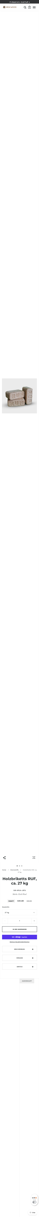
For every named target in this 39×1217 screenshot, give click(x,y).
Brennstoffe (15, 870)
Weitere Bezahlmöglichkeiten (19, 942)
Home (4, 870)
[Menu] (34, 7)
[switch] (34, 1202)
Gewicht (5, 907)
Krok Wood (22, 894)
